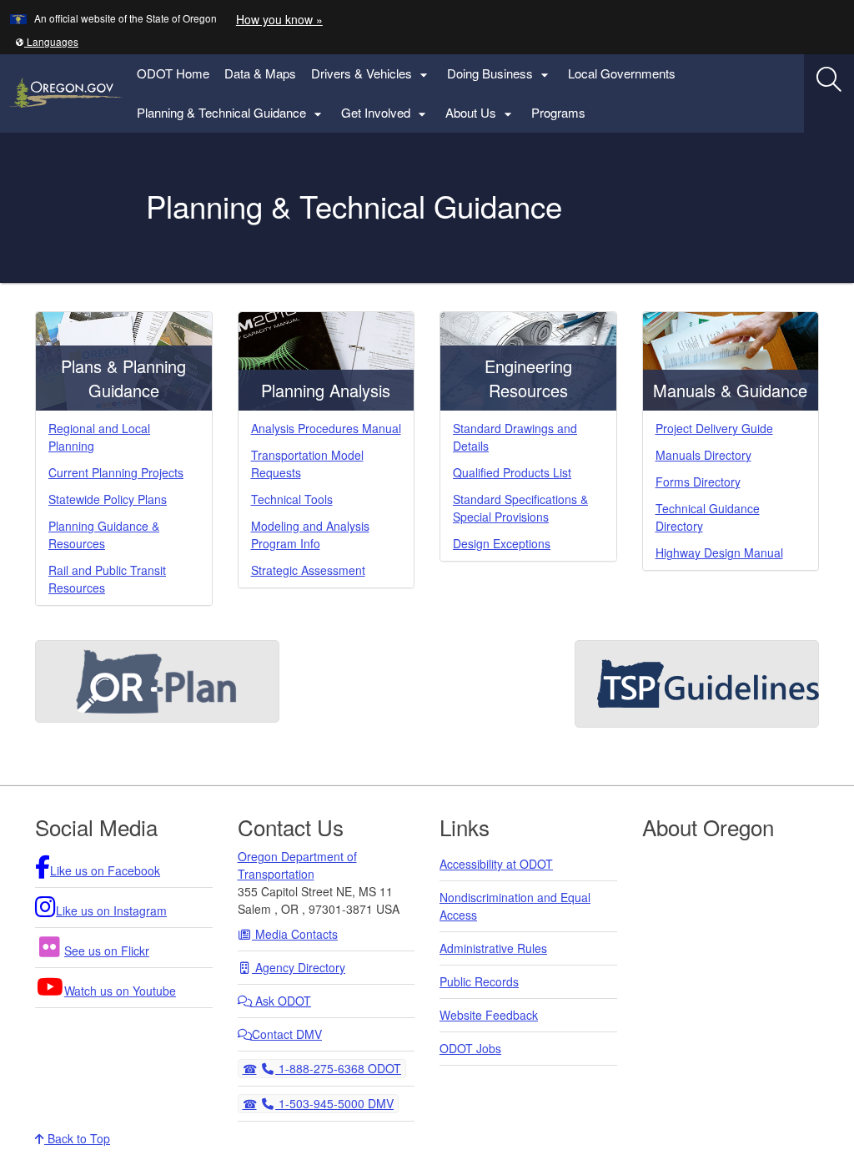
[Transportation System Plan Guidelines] (697, 684)
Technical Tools (292, 499)
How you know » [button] (279, 19)
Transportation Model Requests (307, 463)
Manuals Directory (703, 454)
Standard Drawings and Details (515, 437)
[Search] (829, 79)
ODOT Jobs (470, 1048)
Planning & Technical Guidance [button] (231, 113)
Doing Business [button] (500, 73)
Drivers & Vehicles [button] (371, 73)
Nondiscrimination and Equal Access (515, 906)
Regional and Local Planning (99, 437)
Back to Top (77, 1138)
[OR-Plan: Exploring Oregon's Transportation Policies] (157, 681)
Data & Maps (260, 73)
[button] (46, 41)
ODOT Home (173, 73)
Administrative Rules (493, 948)
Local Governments (622, 73)
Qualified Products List (512, 472)
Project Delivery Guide (714, 428)
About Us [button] (480, 113)
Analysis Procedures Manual (326, 428)
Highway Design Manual (719, 552)
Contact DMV (287, 1034)
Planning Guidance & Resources (103, 534)
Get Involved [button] (385, 113)
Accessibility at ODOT (496, 863)
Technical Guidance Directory (708, 517)
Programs (558, 112)
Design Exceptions (501, 543)
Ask (281, 1000)
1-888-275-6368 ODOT (337, 1068)
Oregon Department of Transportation (297, 865)
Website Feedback (489, 1014)
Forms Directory (698, 481)
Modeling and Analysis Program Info (310, 534)
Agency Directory (298, 967)
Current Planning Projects (115, 472)
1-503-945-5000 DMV (334, 1103)
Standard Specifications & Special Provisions (520, 508)
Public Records (479, 981)
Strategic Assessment (308, 570)
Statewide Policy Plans (107, 499)
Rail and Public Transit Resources (107, 579)
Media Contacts (295, 933)
